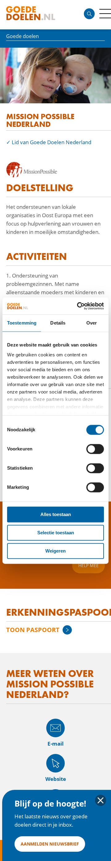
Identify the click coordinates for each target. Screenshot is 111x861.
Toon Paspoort (33, 630)
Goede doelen (41, 14)
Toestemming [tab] (21, 322)
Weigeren (55, 550)
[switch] (95, 449)
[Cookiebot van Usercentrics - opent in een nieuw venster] (78, 306)
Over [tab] (91, 322)
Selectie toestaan (55, 532)
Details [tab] (57, 322)
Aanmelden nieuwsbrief (50, 844)
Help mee (88, 565)
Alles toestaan (55, 514)
